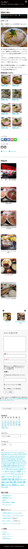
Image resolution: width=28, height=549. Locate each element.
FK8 (3, 459)
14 (16, 422)
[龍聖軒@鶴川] (8, 139)
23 (2, 425)
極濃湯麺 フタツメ (7, 497)
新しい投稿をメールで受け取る (12, 388)
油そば (23, 479)
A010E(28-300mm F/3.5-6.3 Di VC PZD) (9, 452)
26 (11, 425)
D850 (16, 454)
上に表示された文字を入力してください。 (14, 375)
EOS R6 (10, 457)
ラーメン (4, 151)
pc (12, 463)
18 (8, 423)
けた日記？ (5, 2)
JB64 (10, 460)
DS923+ (7, 456)
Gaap (21, 459)
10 (5, 422)
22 (19, 423)
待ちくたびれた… (7, 515)
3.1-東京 (6, 17)
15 (19, 422)
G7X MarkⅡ (14, 459)
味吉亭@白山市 (6, 495)
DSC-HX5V (13, 456)
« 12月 (3, 428)
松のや (4, 500)
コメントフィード (7, 536)
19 (11, 423)
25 (8, 425)
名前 (6, 354)
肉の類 (16, 482)
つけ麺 (8, 469)
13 (13, 422)
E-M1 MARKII (21, 456)
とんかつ (17, 469)
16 (2, 423)
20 (13, 423)
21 (16, 423)
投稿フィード (6, 534)
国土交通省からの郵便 (8, 502)
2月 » (7, 428)
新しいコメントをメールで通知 (12, 384)
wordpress (15, 465)
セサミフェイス (6, 504)
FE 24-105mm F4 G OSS (19, 457)
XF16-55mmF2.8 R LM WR (9, 467)
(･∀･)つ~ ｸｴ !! (23, 15)
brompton (5, 454)
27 (13, 425)
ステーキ (9, 474)
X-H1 (22, 465)
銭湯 (19, 485)
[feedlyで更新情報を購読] (2, 147)
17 (5, 423)
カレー (15, 471)
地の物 (14, 479)
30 (2, 426)
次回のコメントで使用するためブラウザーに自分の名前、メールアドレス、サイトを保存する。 (14, 368)
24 (5, 425)
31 (5, 426)
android (21, 452)
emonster (4, 457)
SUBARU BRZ (6, 513)
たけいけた (13, 151)
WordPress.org (6, 538)
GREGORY (4, 460)
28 (16, 425)
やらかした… (6, 523)
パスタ (8, 476)
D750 (12, 454)
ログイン (4, 531)
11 (8, 422)
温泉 (5, 482)
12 (11, 422)
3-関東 (2, 17)
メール (6, 359)
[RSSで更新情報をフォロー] (5, 147)
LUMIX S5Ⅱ (17, 460)
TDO (6, 465)
